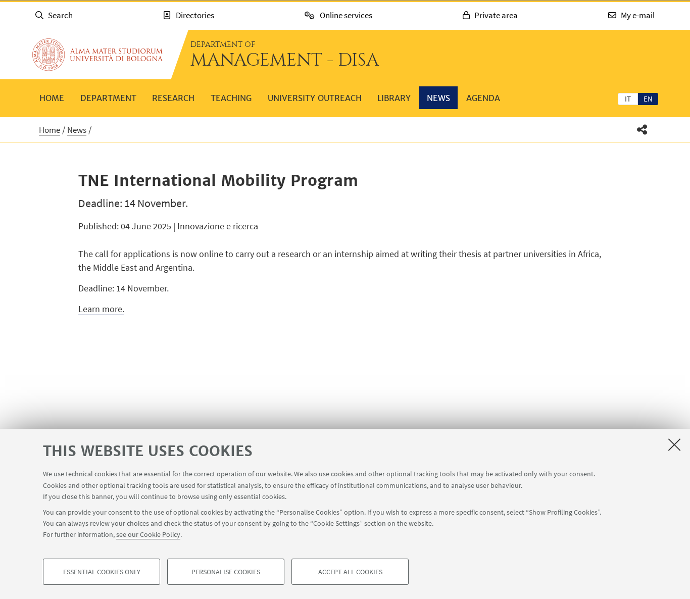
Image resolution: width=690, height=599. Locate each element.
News (438, 98)
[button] (642, 129)
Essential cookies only (101, 571)
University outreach (315, 98)
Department (108, 98)
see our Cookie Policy (148, 534)
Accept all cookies (350, 571)
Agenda (483, 98)
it (628, 99)
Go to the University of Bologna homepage (97, 54)
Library (394, 98)
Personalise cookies (225, 571)
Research (173, 98)
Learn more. (101, 309)
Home (51, 98)
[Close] (674, 444)
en (648, 99)
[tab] (628, 98)
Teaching (231, 98)
